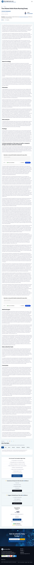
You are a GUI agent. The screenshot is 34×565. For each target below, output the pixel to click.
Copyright (26, 562)
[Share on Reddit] (9, 441)
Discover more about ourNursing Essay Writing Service (17, 476)
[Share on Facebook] (6, 441)
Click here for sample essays (23, 16)
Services (21, 548)
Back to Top (3, 559)
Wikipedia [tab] (23, 447)
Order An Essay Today (17, 519)
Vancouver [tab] (18, 447)
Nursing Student (30, 13)
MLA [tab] (5, 447)
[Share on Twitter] (8, 441)
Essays (5, 6)
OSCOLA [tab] (28, 447)
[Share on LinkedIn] (11, 441)
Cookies (28, 562)
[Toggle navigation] (32, 1)
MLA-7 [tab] (9, 447)
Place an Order (22, 539)
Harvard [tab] (13, 447)
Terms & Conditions (22, 562)
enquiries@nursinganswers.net (25, 553)
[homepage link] (1, 6)
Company (21, 550)
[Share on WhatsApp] (13, 441)
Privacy (19, 562)
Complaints (31, 562)
